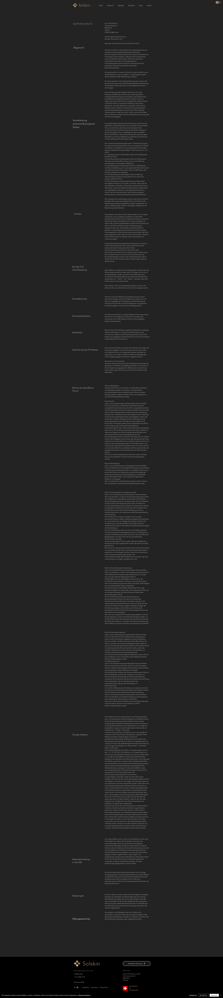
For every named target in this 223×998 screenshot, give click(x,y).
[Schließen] (221, 995)
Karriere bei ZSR (79, 982)
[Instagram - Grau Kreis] (77, 987)
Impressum (94, 987)
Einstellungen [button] (193, 995)
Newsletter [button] (85, 987)
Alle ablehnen (203, 995)
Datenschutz (104, 987)
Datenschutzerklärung (84, 995)
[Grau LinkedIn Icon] (75, 987)
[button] (109, 5)
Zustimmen (214, 995)
